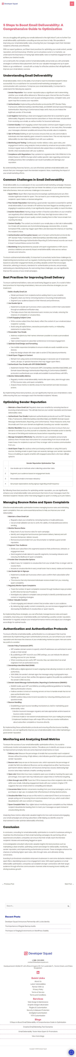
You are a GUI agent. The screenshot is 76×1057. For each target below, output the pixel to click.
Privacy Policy (38, 989)
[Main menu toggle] (72, 3)
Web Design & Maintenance (38, 1002)
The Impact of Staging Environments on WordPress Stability (27, 931)
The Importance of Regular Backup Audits (20, 926)
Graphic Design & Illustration (38, 1005)
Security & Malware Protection (38, 1010)
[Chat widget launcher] (71, 1052)
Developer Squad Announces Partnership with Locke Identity (27, 922)
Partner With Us (38, 987)
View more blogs (38, 1036)
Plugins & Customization (38, 1008)
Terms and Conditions (38, 995)
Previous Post (8, 884)
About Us (38, 981)
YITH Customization (38, 1016)
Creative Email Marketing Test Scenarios (38, 1027)
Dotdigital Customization (38, 1013)
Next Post (69, 884)
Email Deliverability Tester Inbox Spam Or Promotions (38, 1032)
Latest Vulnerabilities (38, 984)
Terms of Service (38, 992)
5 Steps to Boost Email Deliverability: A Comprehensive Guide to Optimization (38, 1022)
